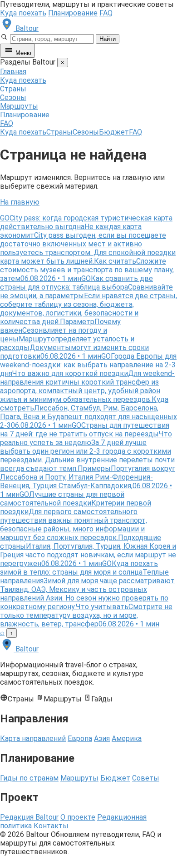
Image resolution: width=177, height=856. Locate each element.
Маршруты (19, 106)
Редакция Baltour (29, 817)
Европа (80, 738)
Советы (145, 778)
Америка (127, 738)
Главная (13, 71)
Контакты (51, 825)
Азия (102, 738)
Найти (107, 38)
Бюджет (114, 132)
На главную (19, 202)
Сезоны (13, 97)
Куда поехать (23, 13)
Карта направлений (33, 738)
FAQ (106, 13)
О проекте (77, 817)
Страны (13, 89)
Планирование (73, 13)
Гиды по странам (29, 778)
